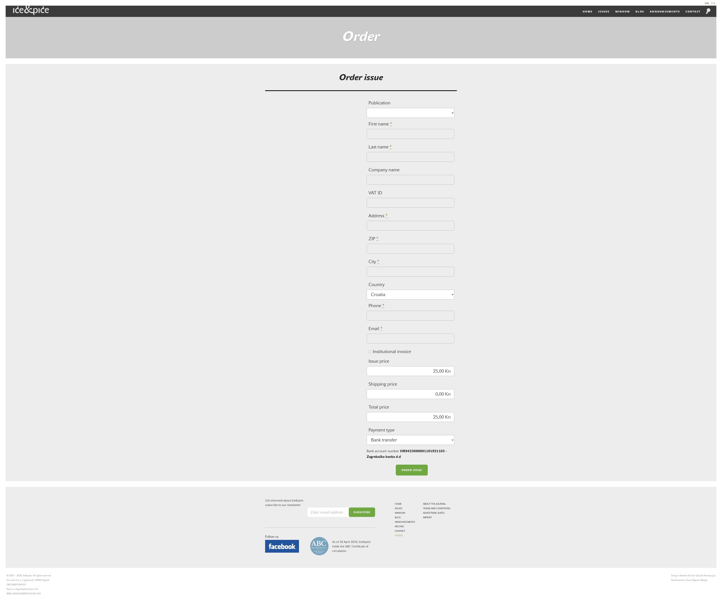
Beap (704, 580)
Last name (380, 147)
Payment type (381, 430)
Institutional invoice (392, 352)
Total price (379, 407)
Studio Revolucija (705, 576)
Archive (399, 527)
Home (587, 11)
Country (377, 285)
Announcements (665, 11)
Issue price (379, 361)
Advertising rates (433, 513)
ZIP (373, 239)
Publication (380, 103)
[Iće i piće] (31, 10)
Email (375, 329)
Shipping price (383, 384)
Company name (384, 170)
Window (622, 11)
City (374, 262)
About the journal (434, 504)
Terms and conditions (436, 509)
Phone (376, 306)
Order (399, 536)
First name (380, 124)
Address (378, 216)
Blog (640, 11)
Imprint (427, 518)
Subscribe (361, 512)
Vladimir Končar (687, 576)
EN (713, 3)
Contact (693, 11)
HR (707, 3)
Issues (604, 11)
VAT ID (375, 193)
